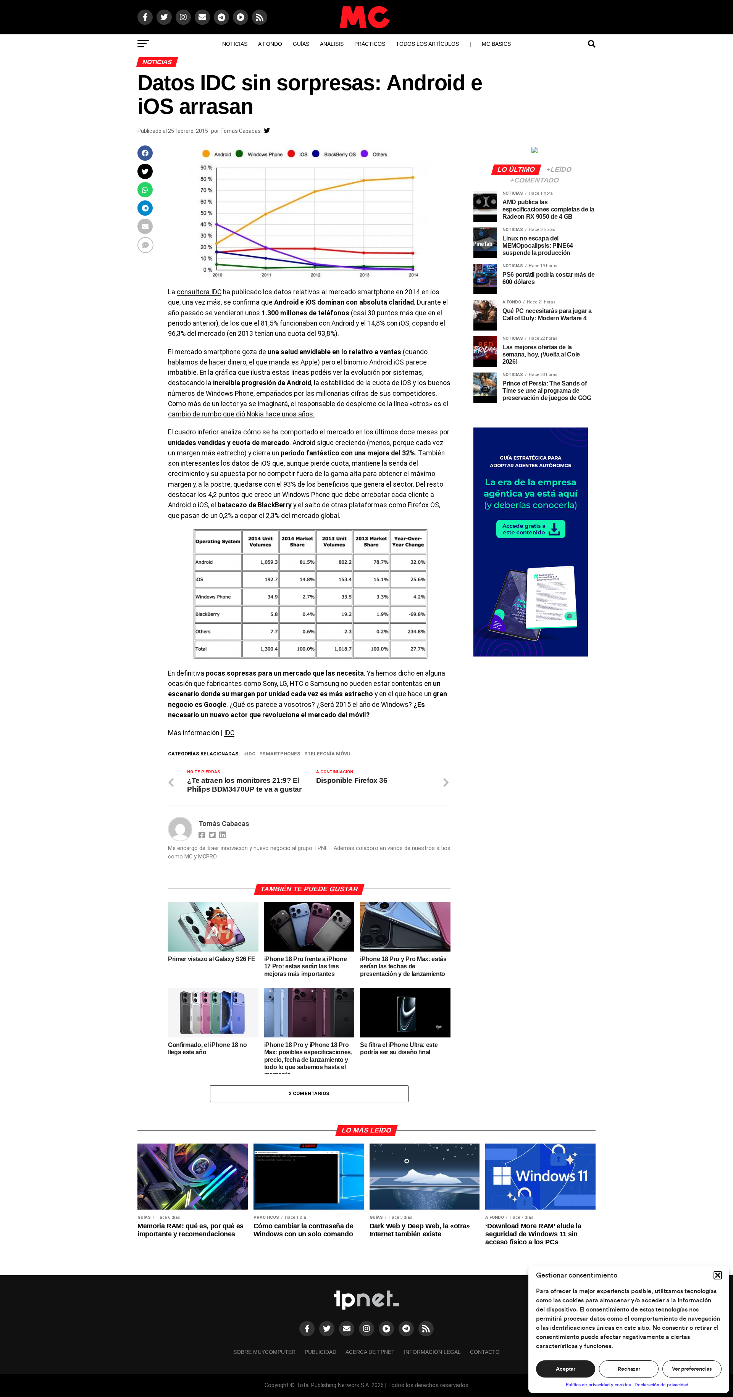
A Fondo (270, 44)
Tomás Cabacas (240, 131)
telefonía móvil (329, 754)
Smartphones (281, 754)
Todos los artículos (427, 44)
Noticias (234, 44)
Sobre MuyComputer (264, 1352)
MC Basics (496, 44)
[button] (718, 1275)
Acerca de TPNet (370, 1352)
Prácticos (369, 44)
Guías (301, 44)
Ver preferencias (692, 1369)
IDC (229, 733)
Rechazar (629, 1369)
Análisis (332, 44)
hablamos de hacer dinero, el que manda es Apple (243, 362)
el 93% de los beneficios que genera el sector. (345, 484)
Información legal (432, 1352)
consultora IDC (199, 292)
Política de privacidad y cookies (598, 1384)
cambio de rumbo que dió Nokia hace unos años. (241, 414)
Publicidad (320, 1352)
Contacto (485, 1352)
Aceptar (565, 1369)
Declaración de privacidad (661, 1384)
